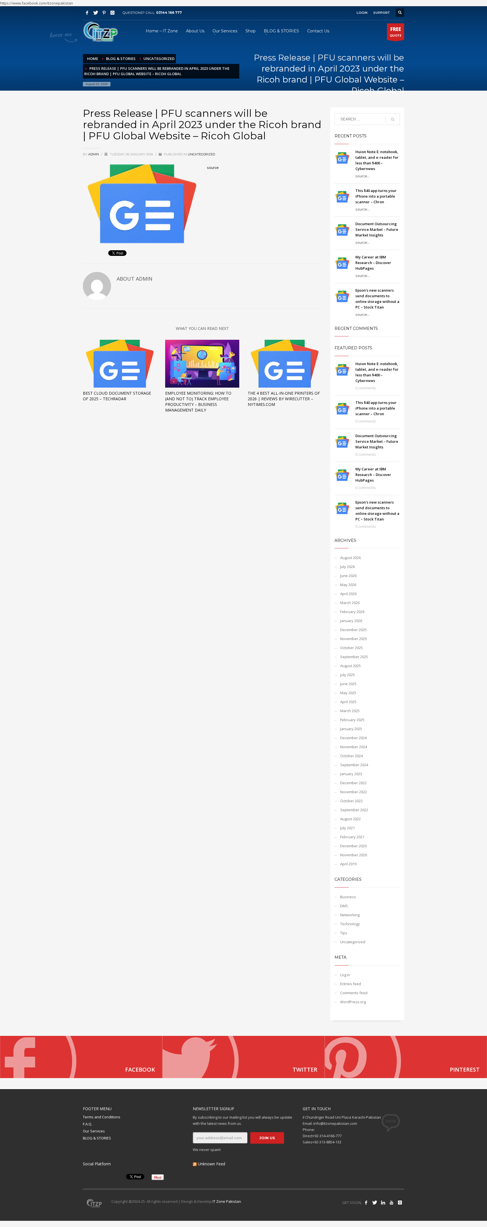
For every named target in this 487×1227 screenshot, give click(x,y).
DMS (344, 905)
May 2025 (348, 692)
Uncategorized (201, 154)
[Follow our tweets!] (374, 1202)
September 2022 (354, 809)
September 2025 (354, 656)
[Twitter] (95, 12)
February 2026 (352, 611)
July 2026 (347, 566)
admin (94, 154)
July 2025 (347, 674)
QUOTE (395, 31)
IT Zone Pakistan (226, 1201)
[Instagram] (112, 12)
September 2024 (354, 764)
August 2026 (350, 557)
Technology (350, 923)
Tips (343, 932)
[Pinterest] (104, 12)
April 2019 (348, 863)
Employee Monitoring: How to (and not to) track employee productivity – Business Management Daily (198, 401)
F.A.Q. (87, 1124)
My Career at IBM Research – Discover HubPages (373, 262)
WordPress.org (353, 1001)
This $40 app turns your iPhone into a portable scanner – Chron (376, 196)
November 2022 (353, 791)
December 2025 (353, 629)
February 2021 (352, 836)
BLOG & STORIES (97, 1138)
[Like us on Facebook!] (366, 1202)
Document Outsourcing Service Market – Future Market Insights (376, 229)
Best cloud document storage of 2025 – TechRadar (117, 395)
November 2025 (353, 638)
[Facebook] (87, 12)
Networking (350, 914)
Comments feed (354, 992)
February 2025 (352, 719)
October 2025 (351, 647)
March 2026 (350, 602)
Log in (345, 974)
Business (348, 896)
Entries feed (350, 983)
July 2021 (347, 827)
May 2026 (348, 584)
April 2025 (348, 701)
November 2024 (353, 746)
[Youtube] (391, 1202)
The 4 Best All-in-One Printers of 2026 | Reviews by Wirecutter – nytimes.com (284, 398)
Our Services (94, 1131)
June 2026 (348, 575)
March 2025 (350, 710)
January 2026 (351, 620)
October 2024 (351, 755)
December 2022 (353, 782)
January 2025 (351, 728)
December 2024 (353, 737)
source (213, 167)
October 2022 (351, 800)
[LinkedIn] (383, 1202)
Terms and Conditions (101, 1116)
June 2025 (348, 683)
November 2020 (353, 854)
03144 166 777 (169, 12)
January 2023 (351, 773)
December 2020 (353, 845)
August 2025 (350, 665)
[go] (392, 119)
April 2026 (348, 593)
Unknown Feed (211, 1163)
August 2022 (350, 818)
